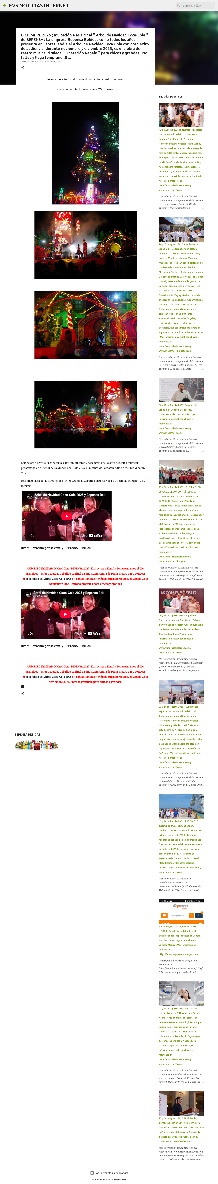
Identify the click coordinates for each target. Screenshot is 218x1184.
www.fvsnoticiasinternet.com (76, 89)
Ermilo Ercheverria (49, 462)
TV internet (105, 89)
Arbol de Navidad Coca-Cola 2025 (64, 468)
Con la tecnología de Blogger (111, 1173)
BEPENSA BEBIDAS (77, 548)
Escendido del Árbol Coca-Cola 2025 (48, 578)
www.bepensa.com (46, 548)
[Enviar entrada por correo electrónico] (23, 687)
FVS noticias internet (124, 480)
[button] (23, 68)
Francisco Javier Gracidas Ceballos (72, 480)
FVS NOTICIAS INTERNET (39, 5)
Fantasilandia (111, 468)
